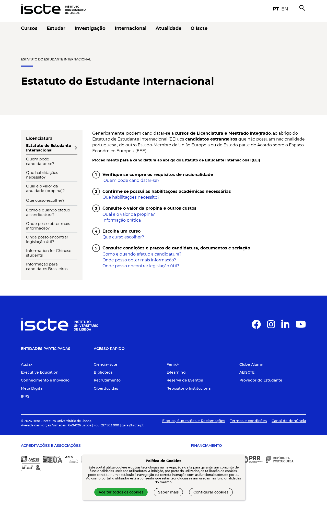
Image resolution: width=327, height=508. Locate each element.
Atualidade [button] (168, 28)
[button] (256, 326)
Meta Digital (32, 388)
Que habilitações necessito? (130, 197)
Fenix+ (173, 364)
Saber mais (168, 492)
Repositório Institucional (189, 388)
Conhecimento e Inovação (45, 380)
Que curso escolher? (123, 237)
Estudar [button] (56, 28)
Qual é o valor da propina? (128, 214)
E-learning (176, 372)
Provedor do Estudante (260, 380)
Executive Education (40, 372)
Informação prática (121, 220)
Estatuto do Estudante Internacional (56, 59)
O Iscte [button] (199, 28)
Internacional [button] (130, 28)
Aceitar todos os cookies (121, 492)
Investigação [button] (90, 28)
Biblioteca (103, 372)
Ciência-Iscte (105, 364)
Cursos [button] (29, 28)
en (284, 9)
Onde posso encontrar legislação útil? (140, 265)
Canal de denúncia (289, 420)
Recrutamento (107, 380)
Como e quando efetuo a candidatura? (141, 254)
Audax (26, 364)
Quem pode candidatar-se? (130, 180)
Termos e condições (248, 420)
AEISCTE (246, 372)
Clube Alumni (251, 364)
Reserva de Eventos (185, 380)
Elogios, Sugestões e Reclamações (193, 420)
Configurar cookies (210, 492)
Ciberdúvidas (106, 388)
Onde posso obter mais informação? (139, 260)
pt (276, 9)
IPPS (25, 396)
